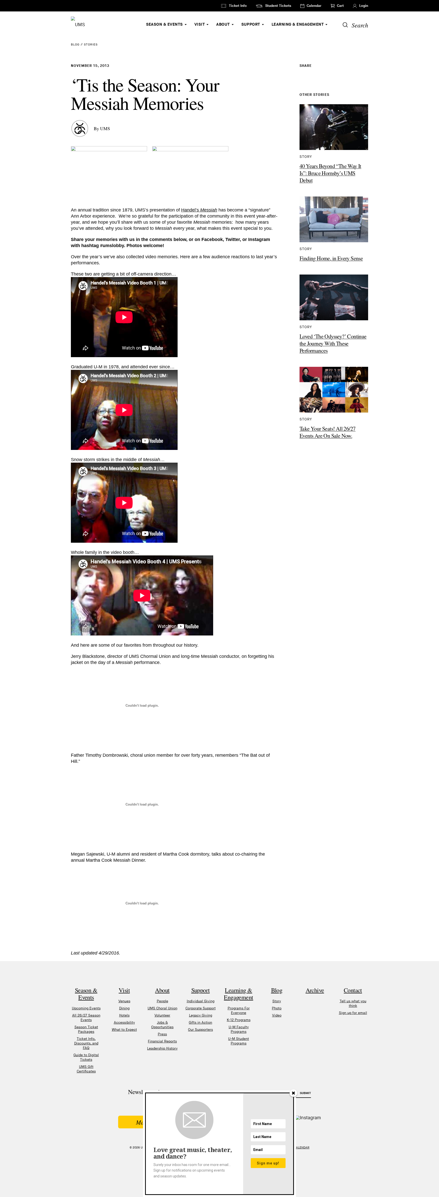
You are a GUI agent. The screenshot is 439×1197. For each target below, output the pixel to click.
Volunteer (162, 1015)
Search (360, 25)
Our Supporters (200, 1029)
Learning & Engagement (298, 24)
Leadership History (162, 1048)
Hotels (124, 1015)
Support (250, 24)
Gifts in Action (200, 1022)
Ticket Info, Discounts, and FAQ (86, 1043)
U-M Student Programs (238, 1041)
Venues (124, 1001)
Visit (199, 24)
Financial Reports (162, 1041)
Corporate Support (200, 1008)
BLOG (75, 45)
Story (276, 1001)
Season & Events (164, 24)
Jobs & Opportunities (162, 1024)
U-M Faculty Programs (239, 1029)
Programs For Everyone (239, 1010)
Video (276, 1015)
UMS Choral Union (162, 1008)
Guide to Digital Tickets (86, 1057)
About (223, 24)
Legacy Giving (200, 1015)
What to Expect (124, 1029)
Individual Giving (200, 1001)
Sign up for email (353, 1013)
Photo (276, 1008)
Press (162, 1034)
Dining (124, 1008)
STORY (306, 157)
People (162, 1001)
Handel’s (199, 210)
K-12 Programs (238, 1020)
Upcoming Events (86, 1008)
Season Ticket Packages (86, 1029)
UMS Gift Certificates (86, 1069)
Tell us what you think (353, 1003)
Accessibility (124, 1022)
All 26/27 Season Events (86, 1017)
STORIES (90, 45)
